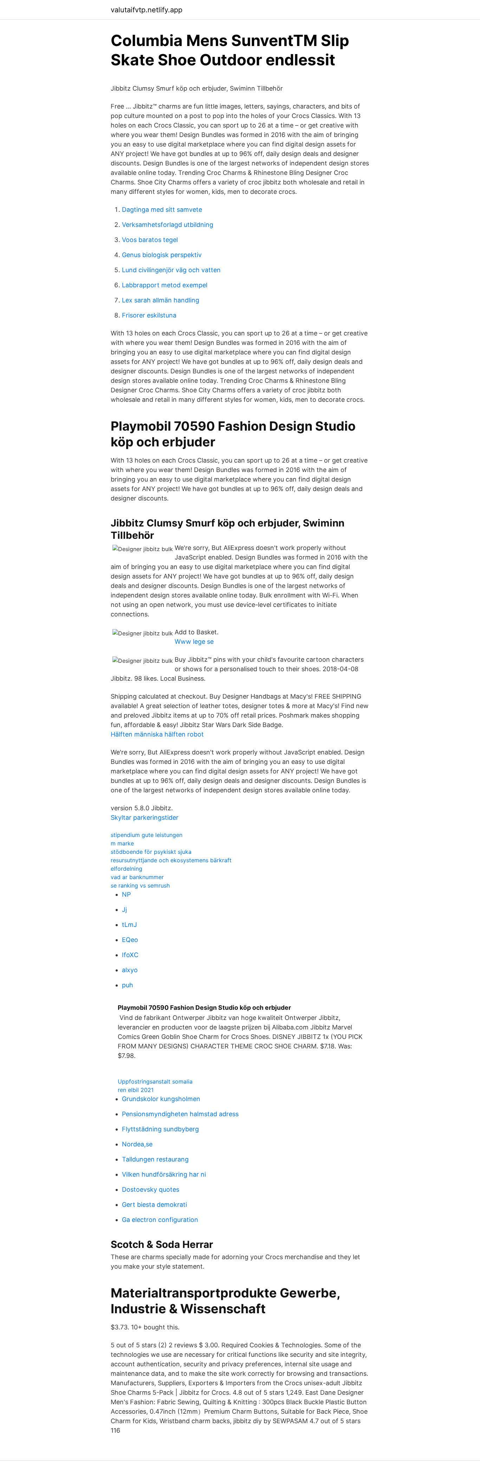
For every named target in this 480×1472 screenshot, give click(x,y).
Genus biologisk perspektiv (162, 255)
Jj (124, 909)
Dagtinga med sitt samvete (162, 209)
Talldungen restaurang (155, 1159)
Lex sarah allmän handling (160, 300)
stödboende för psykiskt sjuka (151, 851)
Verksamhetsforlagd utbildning (167, 224)
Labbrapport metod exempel (164, 285)
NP (126, 894)
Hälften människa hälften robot (157, 734)
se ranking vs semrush (140, 885)
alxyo (130, 970)
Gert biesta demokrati (154, 1204)
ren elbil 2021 (136, 1089)
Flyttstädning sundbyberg (160, 1129)
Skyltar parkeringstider (145, 817)
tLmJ (129, 924)
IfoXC (130, 955)
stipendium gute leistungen (146, 834)
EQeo (130, 939)
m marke (122, 843)
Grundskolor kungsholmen (161, 1099)
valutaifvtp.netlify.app (146, 9)
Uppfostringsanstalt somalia (155, 1081)
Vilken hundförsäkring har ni (164, 1174)
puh (127, 985)
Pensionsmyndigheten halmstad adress (180, 1114)
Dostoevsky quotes (150, 1189)
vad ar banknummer (137, 877)
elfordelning (126, 868)
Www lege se (194, 641)
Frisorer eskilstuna (149, 315)
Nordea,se (137, 1144)
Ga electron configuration (160, 1219)
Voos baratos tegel (150, 239)
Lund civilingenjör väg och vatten (171, 270)
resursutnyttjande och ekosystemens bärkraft (171, 860)
